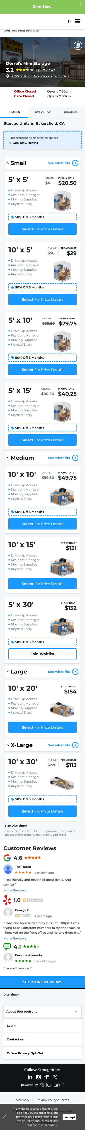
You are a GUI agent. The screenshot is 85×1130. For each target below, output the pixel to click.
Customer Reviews (29, 848)
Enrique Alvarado (28, 955)
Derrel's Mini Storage (28, 63)
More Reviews (14, 890)
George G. (22, 910)
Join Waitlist (43, 654)
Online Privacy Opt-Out (25, 1053)
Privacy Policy (24, 1121)
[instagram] (38, 1077)
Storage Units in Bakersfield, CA (34, 123)
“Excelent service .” (17, 968)
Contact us (15, 1039)
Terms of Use (49, 1121)
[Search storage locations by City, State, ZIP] (68, 21)
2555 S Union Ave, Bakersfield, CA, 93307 (42, 76)
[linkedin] (30, 1077)
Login (11, 1025)
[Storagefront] (26, 24)
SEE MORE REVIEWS (42, 982)
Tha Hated (23, 867)
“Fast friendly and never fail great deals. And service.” (37, 882)
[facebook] (46, 1077)
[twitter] (55, 1077)
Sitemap (22, 1100)
